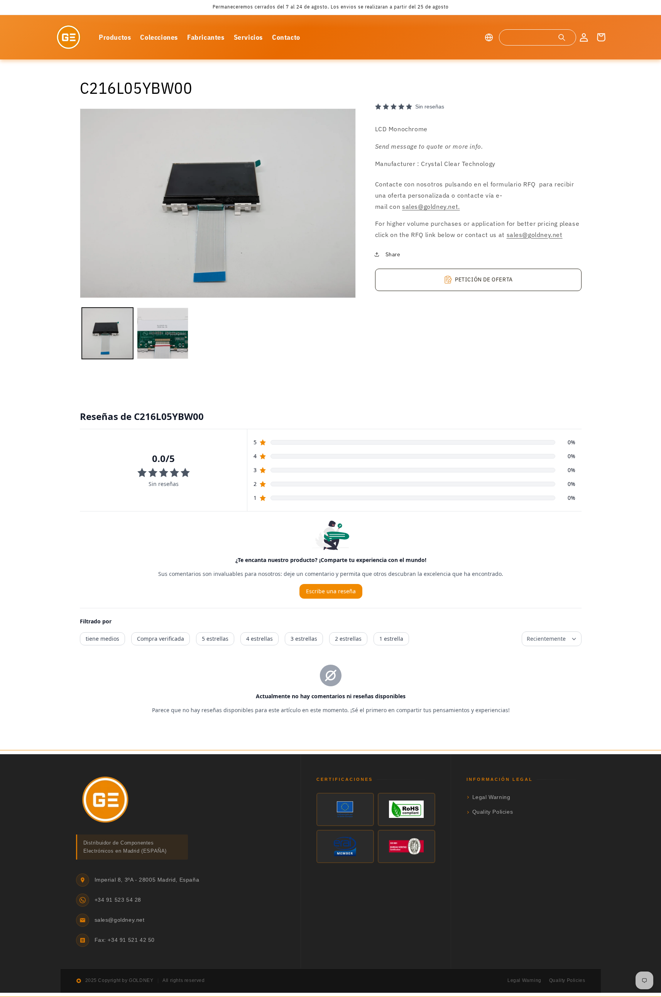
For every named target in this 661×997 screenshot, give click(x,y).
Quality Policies (492, 812)
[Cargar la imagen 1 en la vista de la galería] (107, 333)
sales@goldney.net (535, 234)
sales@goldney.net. (431, 206)
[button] (537, 37)
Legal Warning (491, 797)
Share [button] (393, 254)
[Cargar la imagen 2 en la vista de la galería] (162, 333)
